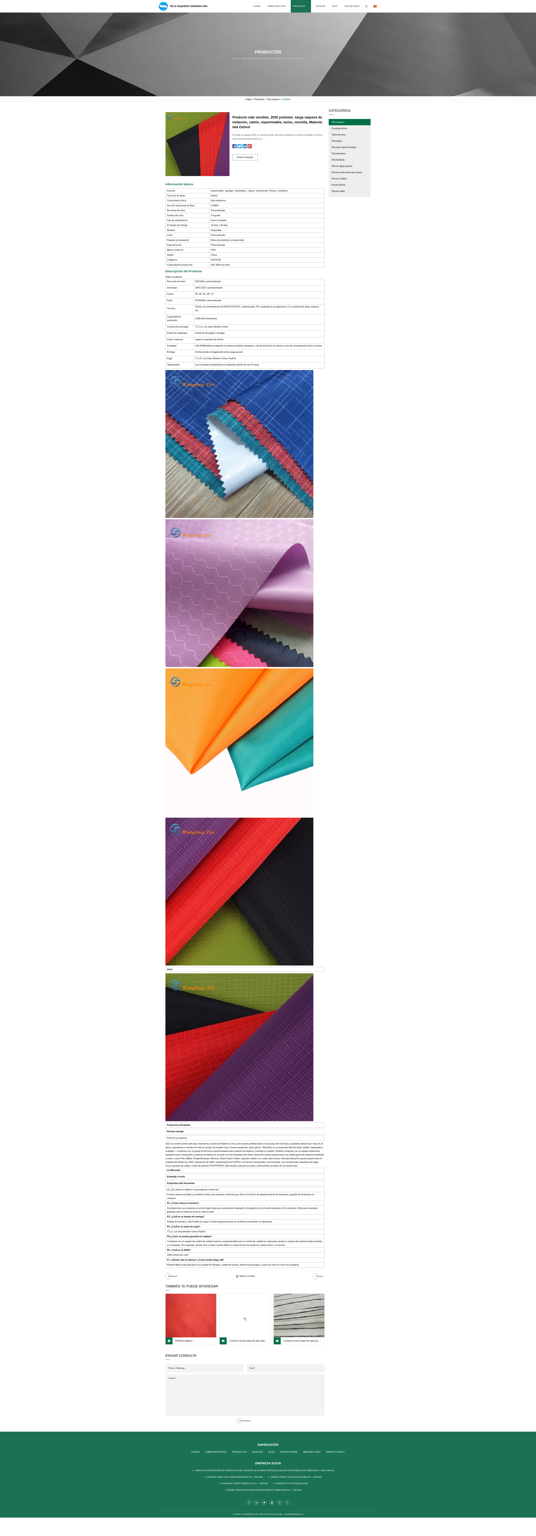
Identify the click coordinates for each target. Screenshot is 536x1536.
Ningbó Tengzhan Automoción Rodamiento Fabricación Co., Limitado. (264, 1490)
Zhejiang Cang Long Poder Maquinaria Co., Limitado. (235, 1477)
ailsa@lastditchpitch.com (293, 1514)
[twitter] (264, 1502)
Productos (299, 6)
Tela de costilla (339, 178)
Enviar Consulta (245, 157)
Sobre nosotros (276, 6)
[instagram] (279, 1502)
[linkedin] (256, 1502)
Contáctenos (351, 6)
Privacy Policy (335, 1452)
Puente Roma (338, 185)
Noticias (320, 6)
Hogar (256, 6)
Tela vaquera (273, 99)
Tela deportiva (338, 153)
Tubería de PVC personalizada (291, 1483)
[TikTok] (287, 1502)
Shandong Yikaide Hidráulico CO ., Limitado (244, 1483)
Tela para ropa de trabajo (344, 147)
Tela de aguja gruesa (342, 166)
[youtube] (271, 1502)
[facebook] (248, 1502)
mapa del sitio (311, 1452)
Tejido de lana (338, 134)
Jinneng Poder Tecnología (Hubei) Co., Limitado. (296, 1477)
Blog (335, 6)
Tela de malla (338, 191)
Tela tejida (337, 141)
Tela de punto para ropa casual (347, 172)
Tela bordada (338, 160)
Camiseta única (339, 128)
